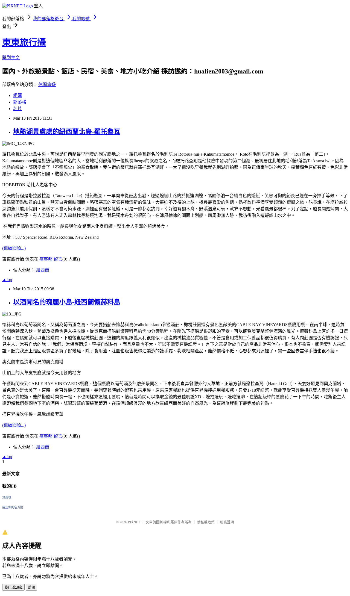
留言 (58, 259)
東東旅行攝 (24, 42)
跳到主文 (11, 57)
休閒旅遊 (47, 84)
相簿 (17, 95)
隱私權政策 (206, 522)
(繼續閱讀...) (14, 248)
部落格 (19, 102)
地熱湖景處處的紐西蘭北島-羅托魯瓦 (66, 131)
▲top (7, 279)
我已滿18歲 (13, 587)
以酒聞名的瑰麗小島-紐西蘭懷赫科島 (66, 302)
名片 (17, 108)
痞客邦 (45, 259)
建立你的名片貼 (12, 507)
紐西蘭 (42, 270)
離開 (31, 587)
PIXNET (134, 522)
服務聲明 (227, 522)
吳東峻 (6, 497)
